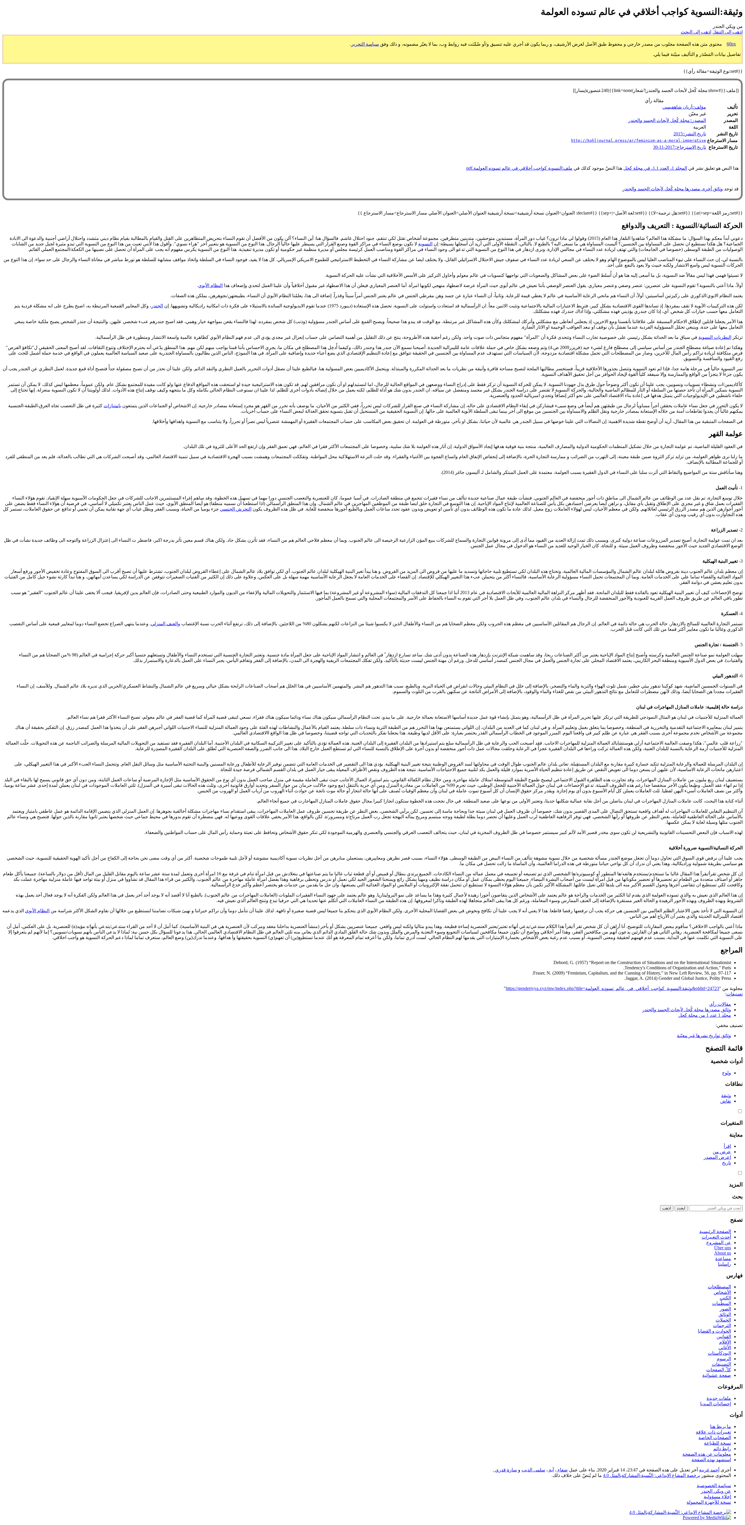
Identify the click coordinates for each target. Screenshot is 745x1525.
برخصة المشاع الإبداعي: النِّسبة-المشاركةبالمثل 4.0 (651, 1475)
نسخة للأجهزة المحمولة (709, 1502)
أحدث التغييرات (716, 1236)
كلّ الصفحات (718, 1369)
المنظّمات (721, 1303)
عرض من (722, 1151)
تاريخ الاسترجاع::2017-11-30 (679, 147)
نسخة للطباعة (717, 1443)
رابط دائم (722, 1448)
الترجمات (722, 1325)
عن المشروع (718, 1242)
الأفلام (725, 1342)
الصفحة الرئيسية (715, 1231)
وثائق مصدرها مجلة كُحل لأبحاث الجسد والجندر (686, 1009)
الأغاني (725, 1347)
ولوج (726, 1072)
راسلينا (724, 1264)
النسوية (425, 243)
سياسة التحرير (365, 44)
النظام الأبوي (210, 285)
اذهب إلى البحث (696, 31)
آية (551, 1469)
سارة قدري (505, 1469)
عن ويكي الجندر (716, 1491)
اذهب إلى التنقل (727, 31)
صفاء (562, 1469)
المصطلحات (719, 1286)
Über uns (722, 1247)
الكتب (725, 1297)
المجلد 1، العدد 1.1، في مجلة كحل (655, 168)
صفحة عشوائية (716, 1375)
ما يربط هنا (720, 1426)
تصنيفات (734, 993)
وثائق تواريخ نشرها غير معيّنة (704, 1035)
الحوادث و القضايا (714, 1331)
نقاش (725, 1101)
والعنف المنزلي (165, 623)
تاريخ (726, 1162)
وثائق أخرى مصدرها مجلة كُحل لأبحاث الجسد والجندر (672, 188)
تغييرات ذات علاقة (713, 1432)
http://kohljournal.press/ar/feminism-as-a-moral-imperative (638, 140)
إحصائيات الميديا (715, 1403)
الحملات (723, 1319)
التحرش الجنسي (235, 508)
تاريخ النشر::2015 (689, 133)
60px (731, 43)
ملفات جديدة (719, 1398)
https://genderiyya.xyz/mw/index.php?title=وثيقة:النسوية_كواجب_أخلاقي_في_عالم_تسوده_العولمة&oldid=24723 (612, 988)
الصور (725, 1308)
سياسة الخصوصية (714, 1485)
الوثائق (725, 1314)
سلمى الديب (533, 1469)
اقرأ (727, 1146)
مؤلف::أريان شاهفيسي (684, 106)
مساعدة (723, 1258)
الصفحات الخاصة (714, 1437)
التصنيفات (721, 1364)
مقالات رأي (720, 1004)
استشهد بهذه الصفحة (711, 1459)
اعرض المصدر (717, 1157)
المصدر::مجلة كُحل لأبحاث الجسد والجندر (667, 120)
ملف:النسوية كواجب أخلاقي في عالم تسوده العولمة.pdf (519, 168)
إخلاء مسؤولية (717, 1496)
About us (722, 1253)
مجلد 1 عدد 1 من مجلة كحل (704, 1015)
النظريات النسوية (714, 337)
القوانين (723, 1336)
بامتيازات (112, 405)
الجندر (157, 305)
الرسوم (724, 1358)
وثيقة (726, 1095)
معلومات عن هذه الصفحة (706, 1454)
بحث (737, 1196)
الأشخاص (722, 1292)
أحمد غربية (709, 1469)
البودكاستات (719, 1353)
